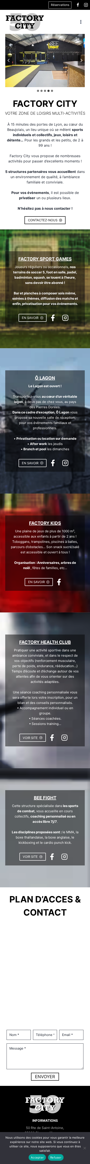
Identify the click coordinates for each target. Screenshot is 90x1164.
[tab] (38, 91)
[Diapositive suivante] (81, 60)
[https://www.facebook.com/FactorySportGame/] (78, 5)
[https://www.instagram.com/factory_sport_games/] (86, 5)
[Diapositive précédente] (8, 60)
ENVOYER (45, 1076)
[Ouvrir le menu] (81, 22)
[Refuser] (84, 1148)
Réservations (60, 5)
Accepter (37, 1157)
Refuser (55, 1157)
